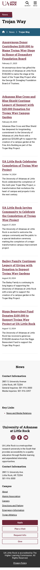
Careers (5, 501)
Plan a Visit (20, 529)
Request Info (20, 535)
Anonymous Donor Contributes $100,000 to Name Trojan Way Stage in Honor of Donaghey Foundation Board (18, 50)
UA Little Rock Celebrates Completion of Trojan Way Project (20, 165)
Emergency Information (13, 510)
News (12, 32)
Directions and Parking (12, 505)
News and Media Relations (18, 413)
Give (20, 541)
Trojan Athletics (9, 515)
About (5, 491)
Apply (20, 522)
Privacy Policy (20, 563)
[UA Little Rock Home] (3, 32)
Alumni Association (11, 496)
